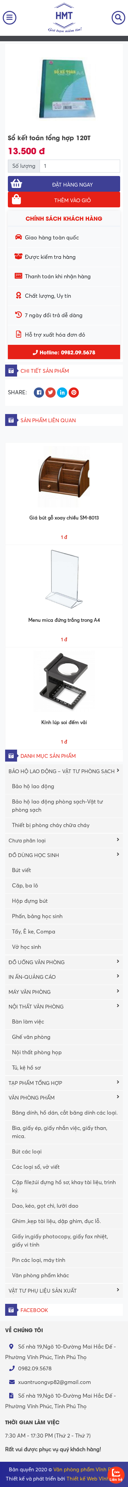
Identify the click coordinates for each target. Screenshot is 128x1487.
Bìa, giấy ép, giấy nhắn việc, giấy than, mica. (59, 1132)
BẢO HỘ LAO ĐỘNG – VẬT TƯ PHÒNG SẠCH (62, 771)
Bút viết (21, 870)
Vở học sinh (26, 947)
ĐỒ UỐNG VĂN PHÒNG (37, 962)
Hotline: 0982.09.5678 (66, 352)
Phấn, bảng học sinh (37, 916)
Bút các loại (27, 1152)
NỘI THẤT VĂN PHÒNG (36, 1007)
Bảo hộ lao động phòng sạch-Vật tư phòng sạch (57, 806)
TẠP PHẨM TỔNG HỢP (35, 1083)
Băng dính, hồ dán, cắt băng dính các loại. (65, 1113)
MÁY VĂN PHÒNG (30, 992)
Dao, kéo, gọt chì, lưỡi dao (45, 1206)
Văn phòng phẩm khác (40, 1275)
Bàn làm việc (28, 1022)
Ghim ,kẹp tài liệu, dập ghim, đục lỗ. (56, 1221)
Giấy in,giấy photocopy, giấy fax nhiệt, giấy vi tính (60, 1241)
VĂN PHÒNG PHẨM (32, 1098)
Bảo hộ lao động (33, 786)
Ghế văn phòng (31, 1037)
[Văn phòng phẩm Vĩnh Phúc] (64, 17)
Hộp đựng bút (30, 901)
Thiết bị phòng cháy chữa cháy (50, 825)
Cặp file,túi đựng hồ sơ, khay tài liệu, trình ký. (64, 1186)
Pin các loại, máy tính (38, 1260)
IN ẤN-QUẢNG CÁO (32, 977)
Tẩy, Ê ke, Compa (33, 932)
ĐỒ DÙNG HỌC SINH (34, 855)
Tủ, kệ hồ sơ (26, 1068)
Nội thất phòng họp (37, 1052)
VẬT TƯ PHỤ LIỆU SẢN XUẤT (43, 1291)
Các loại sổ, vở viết (36, 1167)
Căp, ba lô (25, 886)
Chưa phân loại (27, 840)
